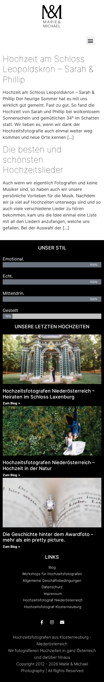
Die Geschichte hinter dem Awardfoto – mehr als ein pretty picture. (48, 537)
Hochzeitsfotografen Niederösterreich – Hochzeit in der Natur (49, 465)
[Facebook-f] (42, 622)
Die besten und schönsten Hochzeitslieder (33, 159)
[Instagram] (52, 622)
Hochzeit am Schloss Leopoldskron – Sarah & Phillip (48, 69)
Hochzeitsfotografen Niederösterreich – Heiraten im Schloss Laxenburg (49, 394)
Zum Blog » (11, 403)
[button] (90, 40)
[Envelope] (62, 622)
